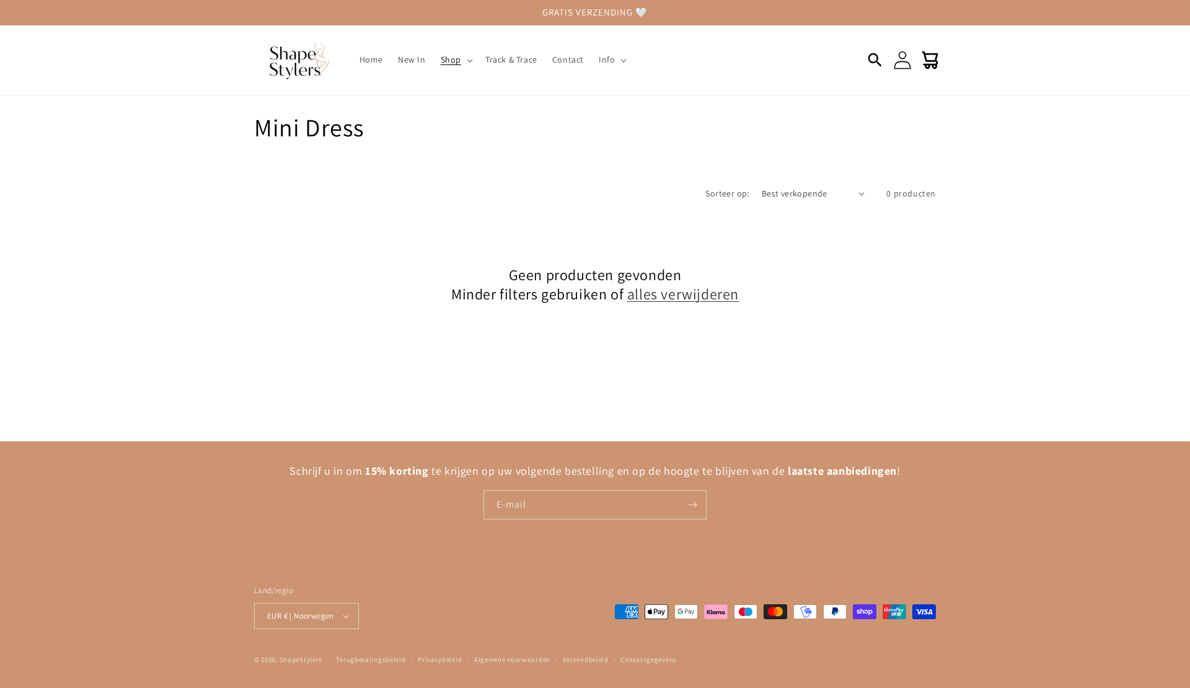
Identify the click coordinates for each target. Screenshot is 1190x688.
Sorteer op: (727, 193)
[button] (455, 59)
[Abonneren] (692, 504)
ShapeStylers (301, 659)
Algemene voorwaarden (512, 659)
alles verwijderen (683, 294)
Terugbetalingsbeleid (370, 659)
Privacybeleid (440, 659)
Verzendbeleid (586, 659)
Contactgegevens (648, 659)
